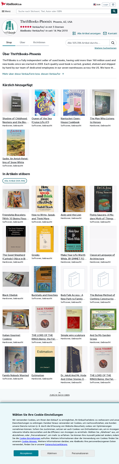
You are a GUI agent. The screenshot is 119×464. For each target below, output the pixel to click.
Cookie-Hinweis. (29, 441)
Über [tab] (22, 42)
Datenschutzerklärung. (56, 444)
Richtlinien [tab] (39, 42)
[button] (113, 43)
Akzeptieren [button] (26, 453)
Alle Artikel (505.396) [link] (14, 180)
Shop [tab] (9, 42)
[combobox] (63, 11)
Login (105, 4)
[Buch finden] (114, 11)
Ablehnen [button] (52, 453)
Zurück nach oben (60, 395)
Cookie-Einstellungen (30, 438)
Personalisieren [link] (80, 453)
